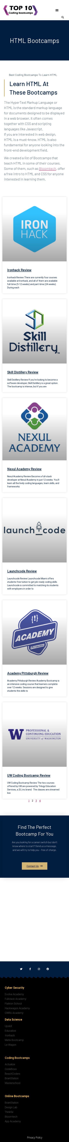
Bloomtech (47, 168)
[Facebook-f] (30, 969)
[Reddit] (48, 969)
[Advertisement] (34, 925)
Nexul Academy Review (24, 469)
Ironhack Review (19, 270)
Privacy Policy (34, 1137)
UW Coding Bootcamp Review (28, 775)
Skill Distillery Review (22, 372)
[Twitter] (21, 969)
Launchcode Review (22, 571)
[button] (57, 10)
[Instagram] (39, 969)
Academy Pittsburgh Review (27, 673)
